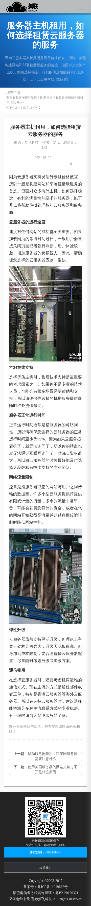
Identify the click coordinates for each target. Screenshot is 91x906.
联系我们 (45, 868)
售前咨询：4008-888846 (45, 852)
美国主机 (26, 108)
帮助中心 (12, 108)
